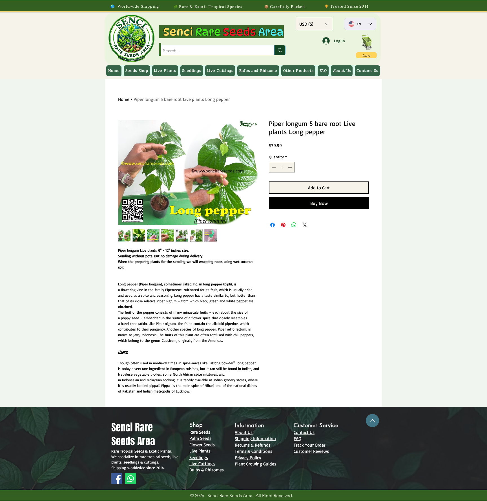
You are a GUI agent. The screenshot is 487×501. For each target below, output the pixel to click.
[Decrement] (273, 167)
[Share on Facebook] (272, 224)
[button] (314, 24)
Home (123, 99)
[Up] (372, 420)
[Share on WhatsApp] (294, 224)
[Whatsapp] (130, 478)
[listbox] (314, 24)
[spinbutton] (282, 167)
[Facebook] (116, 478)
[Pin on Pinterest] (283, 224)
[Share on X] (304, 224)
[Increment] (290, 167)
